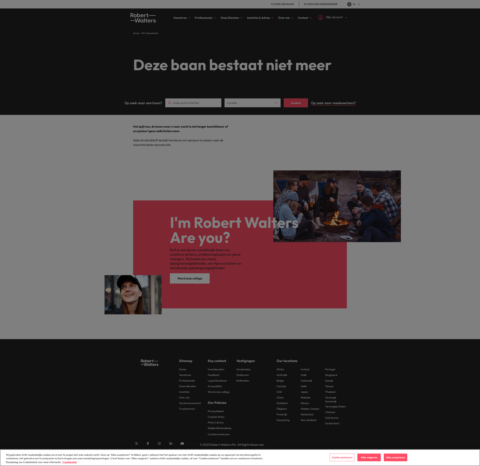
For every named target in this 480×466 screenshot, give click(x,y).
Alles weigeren (369, 457)
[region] (240, 457)
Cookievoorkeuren (342, 457)
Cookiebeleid (69, 462)
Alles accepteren (395, 457)
